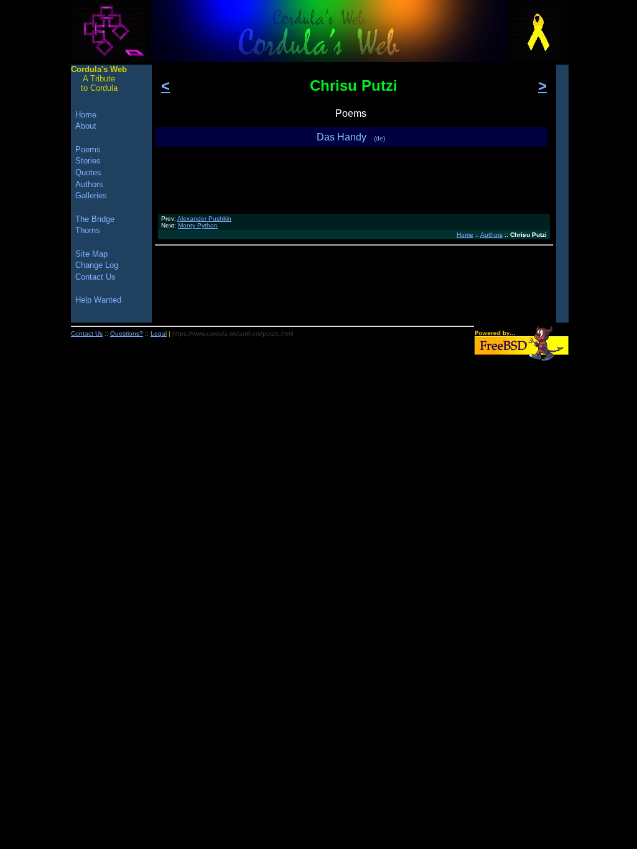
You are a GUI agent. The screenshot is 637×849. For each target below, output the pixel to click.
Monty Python (198, 225)
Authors (491, 234)
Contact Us (95, 277)
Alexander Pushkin (204, 218)
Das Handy (351, 137)
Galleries (91, 195)
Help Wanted (98, 300)
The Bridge (94, 219)
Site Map (91, 254)
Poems (88, 149)
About (85, 126)
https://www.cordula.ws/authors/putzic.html (232, 333)
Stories (88, 160)
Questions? (126, 333)
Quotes (88, 172)
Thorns (87, 230)
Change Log (96, 265)
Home (465, 234)
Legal (159, 333)
